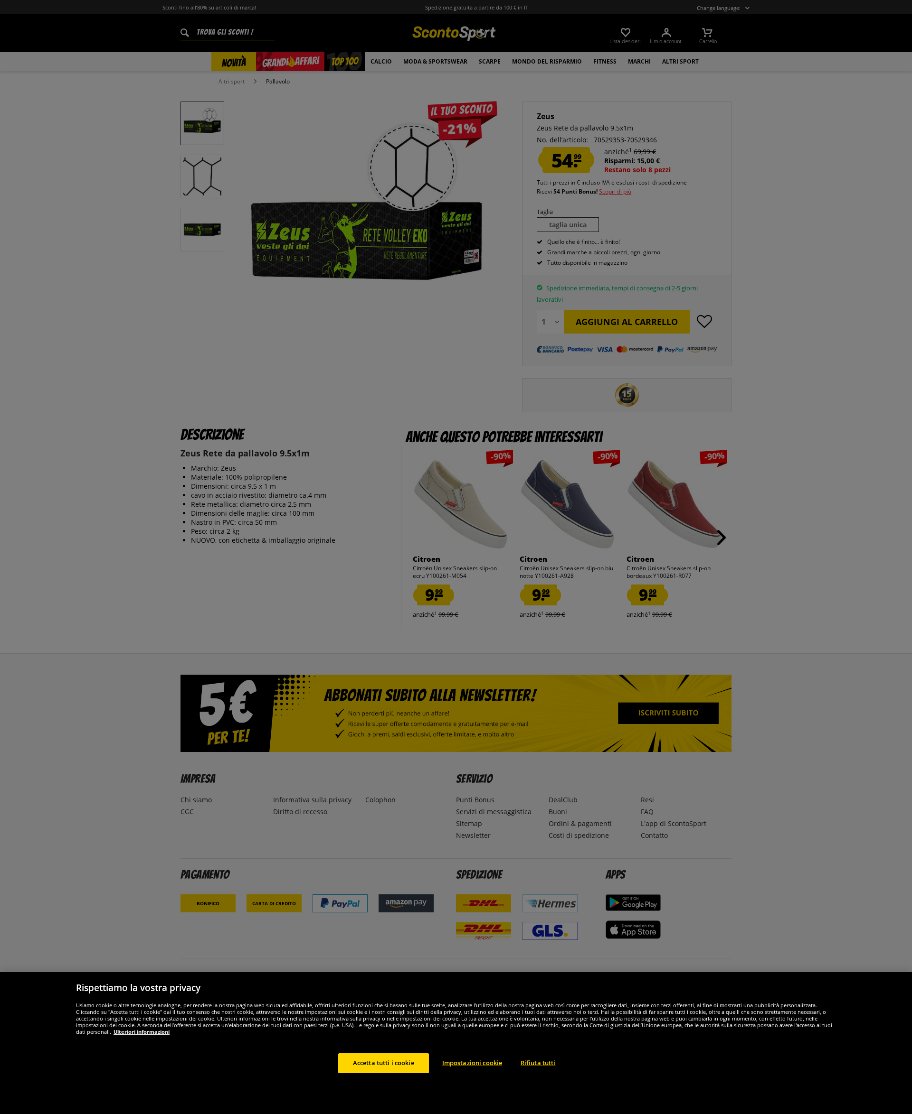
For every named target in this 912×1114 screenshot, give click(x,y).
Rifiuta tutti (538, 1062)
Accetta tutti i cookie (383, 1062)
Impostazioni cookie (472, 1062)
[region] (456, 1043)
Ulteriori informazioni (142, 1031)
